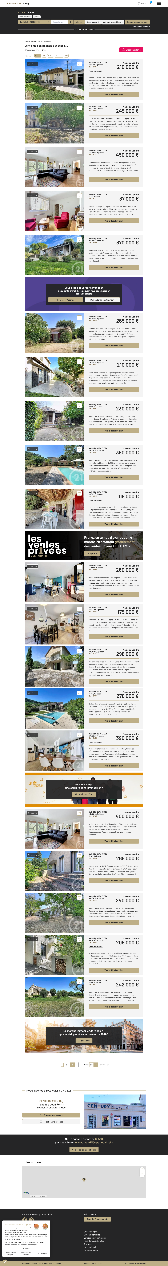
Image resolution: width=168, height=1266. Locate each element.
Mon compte (146, 3)
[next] (72, 1064)
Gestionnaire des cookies (135, 1263)
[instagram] (31, 1219)
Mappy (43, 1197)
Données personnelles (93, 1263)
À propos (88, 1244)
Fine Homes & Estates (94, 1241)
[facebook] (24, 1219)
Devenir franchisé (92, 1234)
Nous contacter (91, 1250)
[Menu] (159, 3)
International (90, 1247)
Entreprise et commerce (95, 1238)
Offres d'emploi (90, 1231)
